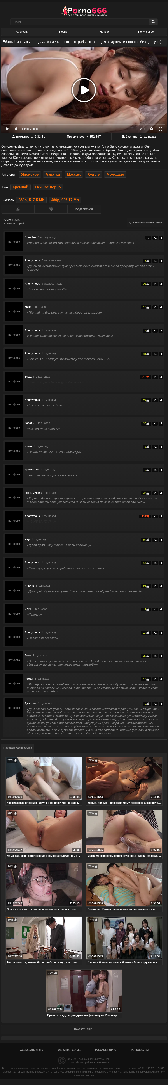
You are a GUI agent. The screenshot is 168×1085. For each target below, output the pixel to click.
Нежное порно (48, 187)
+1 (155, 237)
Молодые (115, 174)
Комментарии (12, 219)
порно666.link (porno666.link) (94, 1059)
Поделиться (84, 209)
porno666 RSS (140, 1050)
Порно (70, 1062)
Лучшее (105, 31)
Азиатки (53, 174)
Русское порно (105, 1050)
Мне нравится (17, 209)
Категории (22, 31)
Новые (63, 31)
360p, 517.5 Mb (31, 200)
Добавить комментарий (145, 222)
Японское (29, 174)
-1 (161, 237)
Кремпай (20, 187)
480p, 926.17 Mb (65, 200)
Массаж (73, 174)
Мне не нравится (51, 209)
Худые (94, 174)
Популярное (146, 31)
